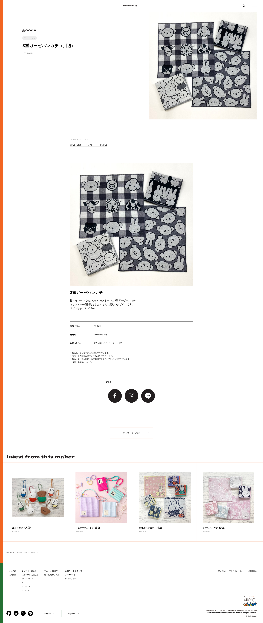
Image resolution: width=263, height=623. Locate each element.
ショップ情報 (71, 578)
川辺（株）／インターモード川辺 (88, 144)
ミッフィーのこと (29, 571)
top (7, 552)
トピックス (11, 571)
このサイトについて (73, 571)
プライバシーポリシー (237, 571)
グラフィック (26, 590)
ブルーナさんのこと (30, 574)
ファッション (29, 38)
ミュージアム (26, 586)
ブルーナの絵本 (51, 571)
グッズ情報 (11, 574)
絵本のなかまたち (52, 574)
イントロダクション (28, 579)
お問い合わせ (221, 571)
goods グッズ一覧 (16, 552)
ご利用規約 (252, 571)
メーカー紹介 (71, 574)
